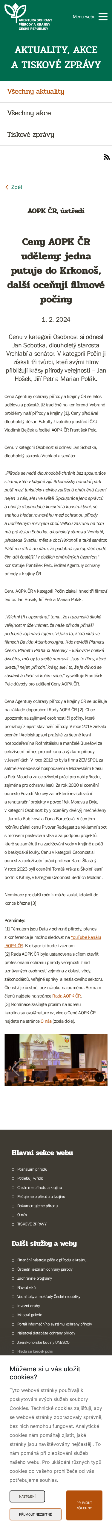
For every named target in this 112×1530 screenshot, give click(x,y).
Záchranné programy (34, 1278)
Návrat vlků (26, 1287)
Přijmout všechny (84, 1505)
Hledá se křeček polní (35, 1351)
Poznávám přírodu (32, 1169)
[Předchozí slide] (15, 1068)
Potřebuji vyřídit (30, 1178)
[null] (13, 186)
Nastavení (27, 1496)
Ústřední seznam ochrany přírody (44, 1269)
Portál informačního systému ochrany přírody (54, 1324)
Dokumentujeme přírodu (37, 1205)
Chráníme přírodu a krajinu (39, 1187)
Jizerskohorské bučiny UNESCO (43, 1342)
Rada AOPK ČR (66, 995)
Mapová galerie (29, 1314)
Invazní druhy (28, 1305)
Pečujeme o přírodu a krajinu (41, 1196)
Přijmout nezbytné (35, 1514)
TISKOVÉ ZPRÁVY (31, 1224)
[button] (90, 16)
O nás (46, 1021)
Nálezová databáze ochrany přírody (46, 1333)
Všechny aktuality (35, 91)
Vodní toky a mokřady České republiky (48, 1296)
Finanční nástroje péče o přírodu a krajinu (52, 1259)
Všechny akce (29, 113)
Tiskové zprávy (30, 135)
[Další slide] (96, 1068)
